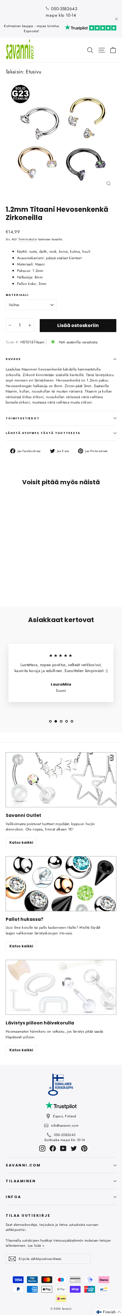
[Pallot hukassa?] (61, 883)
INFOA (13, 1196)
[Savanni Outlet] (61, 779)
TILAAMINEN (21, 1181)
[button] (108, 1312)
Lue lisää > (36, 1245)
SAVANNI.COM (23, 1165)
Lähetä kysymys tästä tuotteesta (43, 433)
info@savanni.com (64, 1125)
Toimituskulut (27, 239)
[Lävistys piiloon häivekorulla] (61, 987)
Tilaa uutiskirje (28, 1215)
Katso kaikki (21, 842)
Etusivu (33, 71)
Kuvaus (13, 359)
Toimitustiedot (22, 418)
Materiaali (17, 295)
